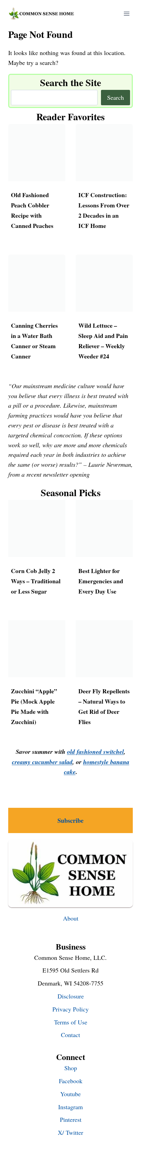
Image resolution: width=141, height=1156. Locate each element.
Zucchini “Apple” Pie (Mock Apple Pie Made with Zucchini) (34, 706)
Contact (70, 1035)
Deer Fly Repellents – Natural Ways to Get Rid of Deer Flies (104, 706)
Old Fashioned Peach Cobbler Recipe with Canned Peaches (32, 210)
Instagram (70, 1107)
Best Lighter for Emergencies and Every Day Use (100, 581)
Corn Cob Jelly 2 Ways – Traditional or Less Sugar (36, 581)
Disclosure (70, 996)
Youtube (70, 1094)
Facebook (70, 1081)
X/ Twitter (70, 1132)
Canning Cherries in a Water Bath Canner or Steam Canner (34, 341)
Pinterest (70, 1119)
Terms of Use (70, 1022)
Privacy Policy (70, 1009)
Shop (70, 1068)
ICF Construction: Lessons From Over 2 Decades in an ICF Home (103, 210)
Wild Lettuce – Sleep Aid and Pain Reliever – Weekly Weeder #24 (103, 341)
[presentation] (36, 152)
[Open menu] (126, 13)
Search (115, 97)
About (70, 918)
